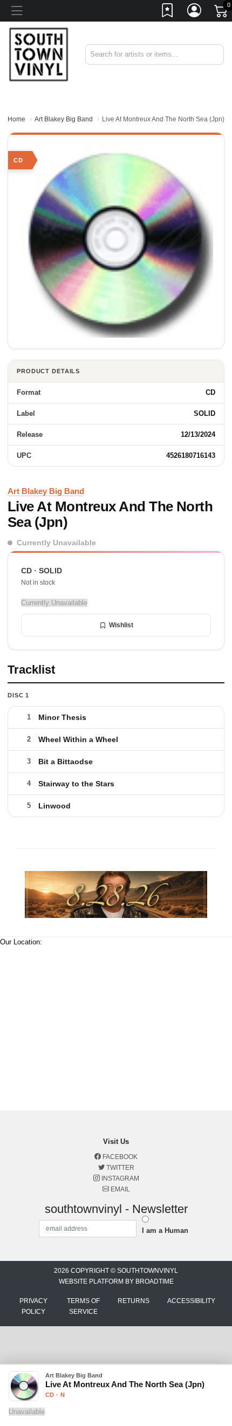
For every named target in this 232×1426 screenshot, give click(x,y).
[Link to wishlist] (167, 12)
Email (119, 1189)
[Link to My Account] (194, 12)
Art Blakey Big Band (64, 119)
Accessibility (191, 1301)
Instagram (119, 1178)
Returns (133, 1301)
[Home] (38, 54)
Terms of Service (83, 1306)
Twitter (119, 1167)
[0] (221, 13)
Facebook (119, 1157)
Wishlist (121, 625)
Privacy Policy (33, 1306)
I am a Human (165, 1230)
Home (16, 119)
